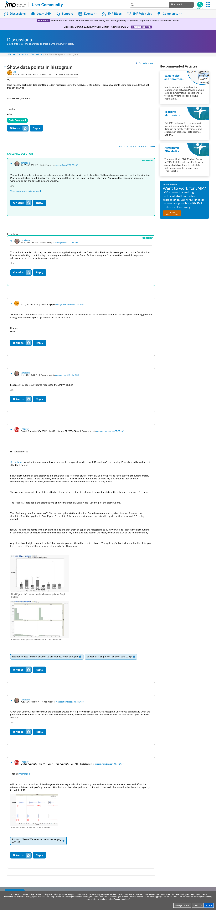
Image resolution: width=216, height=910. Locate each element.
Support (67, 13)
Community (170, 13)
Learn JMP (44, 13)
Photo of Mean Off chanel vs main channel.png (36, 839)
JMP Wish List (142, 13)
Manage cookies (182, 905)
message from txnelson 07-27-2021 (69, 305)
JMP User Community (17, 54)
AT (14, 72)
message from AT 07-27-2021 (66, 165)
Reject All (197, 905)
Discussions (18, 13)
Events (88, 13)
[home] (15, 4)
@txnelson (16, 462)
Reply (36, 128)
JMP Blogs (115, 13)
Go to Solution (16, 120)
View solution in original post (25, 191)
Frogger (25, 428)
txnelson (25, 162)
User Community (47, 4)
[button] (5, 67)
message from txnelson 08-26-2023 (109, 764)
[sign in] (200, 4)
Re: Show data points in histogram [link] (61, 54)
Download (43, 20)
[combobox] (149, 4)
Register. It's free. (141, 27)
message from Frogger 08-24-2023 (70, 702)
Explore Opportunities (172, 213)
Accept (209, 905)
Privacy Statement (135, 894)
